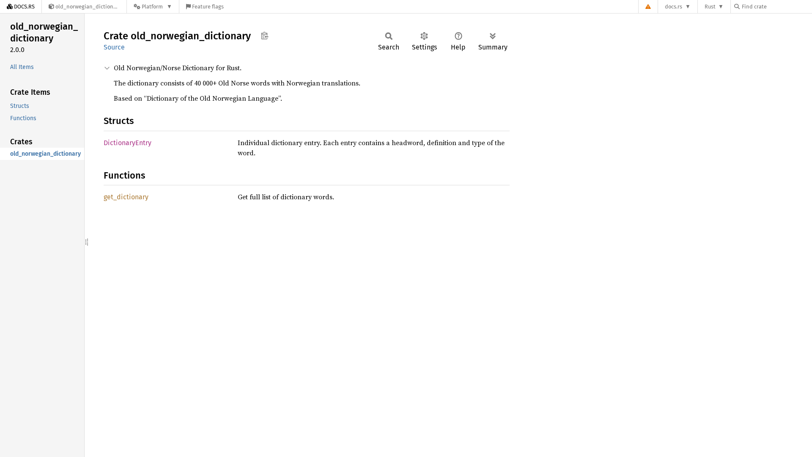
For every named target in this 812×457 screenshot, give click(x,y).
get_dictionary (126, 197)
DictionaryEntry (127, 143)
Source (114, 47)
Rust (710, 6)
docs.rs (673, 6)
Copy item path (265, 35)
